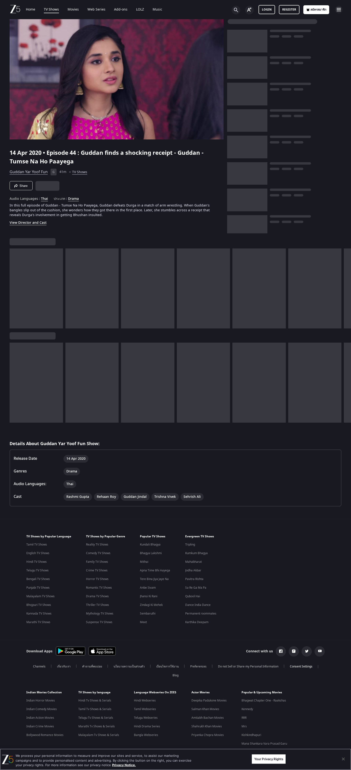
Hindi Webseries (145, 700)
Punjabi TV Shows (38, 588)
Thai (44, 198)
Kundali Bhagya (150, 544)
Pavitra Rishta (194, 579)
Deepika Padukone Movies (209, 700)
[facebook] (281, 651)
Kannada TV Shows (39, 613)
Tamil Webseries (145, 709)
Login (267, 9)
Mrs (244, 726)
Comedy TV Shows (98, 553)
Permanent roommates (200, 613)
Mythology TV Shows (99, 613)
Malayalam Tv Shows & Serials (98, 735)
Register (289, 9)
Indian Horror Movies (40, 700)
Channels (39, 666)
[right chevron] (346, 288)
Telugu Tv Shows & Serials (95, 718)
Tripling (190, 544)
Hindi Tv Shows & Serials (94, 700)
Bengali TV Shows (38, 579)
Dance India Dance (198, 605)
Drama (73, 198)
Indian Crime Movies (40, 726)
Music (157, 9)
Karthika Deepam (196, 622)
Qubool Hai (192, 596)
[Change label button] (249, 10)
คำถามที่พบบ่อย (92, 666)
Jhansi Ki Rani (148, 596)
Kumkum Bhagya (196, 553)
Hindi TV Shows (36, 562)
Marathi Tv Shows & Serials (96, 726)
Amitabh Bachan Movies (207, 718)
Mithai (144, 562)
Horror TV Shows (97, 579)
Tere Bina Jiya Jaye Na (154, 579)
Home (30, 9)
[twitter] (307, 651)
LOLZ (140, 9)
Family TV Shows (97, 562)
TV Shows (51, 9)
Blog (175, 675)
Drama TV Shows (97, 596)
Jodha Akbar (193, 570)
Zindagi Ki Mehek (151, 605)
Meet (143, 622)
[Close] (343, 759)
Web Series (96, 9)
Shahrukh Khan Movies (206, 726)
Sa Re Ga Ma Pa (195, 588)
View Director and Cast (28, 222)
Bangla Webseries (146, 735)
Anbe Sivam (148, 588)
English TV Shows (37, 553)
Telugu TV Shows (37, 570)
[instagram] (294, 651)
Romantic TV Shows (99, 588)
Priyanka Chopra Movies (207, 735)
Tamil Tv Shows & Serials (94, 709)
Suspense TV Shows (99, 622)
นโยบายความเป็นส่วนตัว (129, 666)
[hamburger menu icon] (339, 9)
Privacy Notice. (124, 765)
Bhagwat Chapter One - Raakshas (264, 700)
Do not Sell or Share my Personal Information (248, 666)
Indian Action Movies (40, 718)
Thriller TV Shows (97, 605)
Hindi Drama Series (147, 726)
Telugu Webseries (146, 718)
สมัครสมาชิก (318, 9)
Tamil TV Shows (36, 544)
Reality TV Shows (97, 544)
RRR (244, 718)
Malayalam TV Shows (40, 596)
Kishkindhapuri (251, 735)
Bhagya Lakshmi (151, 553)
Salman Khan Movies (205, 709)
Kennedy (247, 709)
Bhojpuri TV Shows (38, 605)
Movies (73, 9)
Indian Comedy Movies (41, 709)
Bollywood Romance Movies (44, 735)
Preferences (198, 666)
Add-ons (120, 9)
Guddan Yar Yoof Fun (29, 172)
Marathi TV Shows (38, 622)
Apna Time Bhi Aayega (155, 570)
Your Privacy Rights (268, 759)
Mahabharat (193, 562)
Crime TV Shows (97, 570)
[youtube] (320, 651)
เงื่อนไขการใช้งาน (167, 666)
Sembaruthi (147, 613)
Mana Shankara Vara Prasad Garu (264, 743)
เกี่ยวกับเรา (64, 666)
